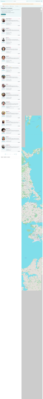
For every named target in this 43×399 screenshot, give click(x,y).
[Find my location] (41, 11)
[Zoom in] (41, 8)
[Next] (16, 154)
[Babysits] (3, 1)
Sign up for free (3, 14)
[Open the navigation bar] (41, 1)
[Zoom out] (41, 9)
